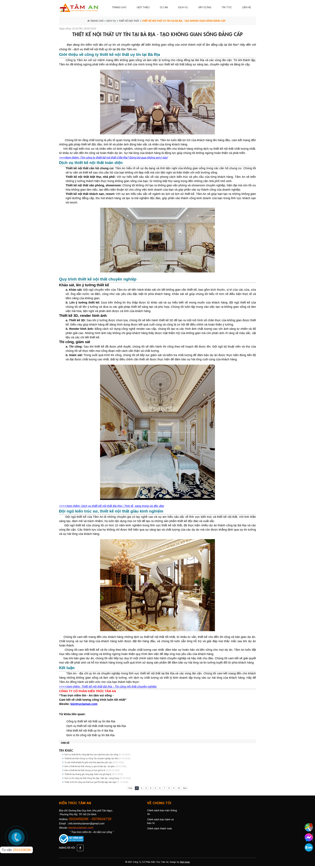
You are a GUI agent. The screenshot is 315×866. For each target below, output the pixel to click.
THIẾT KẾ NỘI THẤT (129, 20)
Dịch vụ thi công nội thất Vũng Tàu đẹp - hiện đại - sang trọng (91, 778)
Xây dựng (204, 7)
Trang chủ (119, 7)
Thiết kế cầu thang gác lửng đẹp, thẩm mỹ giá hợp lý (88, 774)
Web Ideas (185, 862)
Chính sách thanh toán (159, 828)
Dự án (164, 7)
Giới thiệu (143, 7)
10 (179, 788)
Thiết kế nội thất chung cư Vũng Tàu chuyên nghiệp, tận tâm (91, 758)
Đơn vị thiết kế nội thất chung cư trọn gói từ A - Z (86, 770)
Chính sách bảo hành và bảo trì (160, 821)
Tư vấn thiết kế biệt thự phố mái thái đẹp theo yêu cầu (88, 762)
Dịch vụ (183, 7)
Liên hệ (246, 7)
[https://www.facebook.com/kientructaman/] (80, 847)
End (185, 788)
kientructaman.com (83, 704)
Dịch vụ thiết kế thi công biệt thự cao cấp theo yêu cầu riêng (91, 754)
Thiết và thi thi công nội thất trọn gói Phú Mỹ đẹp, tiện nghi (90, 782)
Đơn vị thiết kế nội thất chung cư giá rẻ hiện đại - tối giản (89, 766)
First (130, 788)
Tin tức (226, 7)
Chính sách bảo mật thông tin (162, 812)
